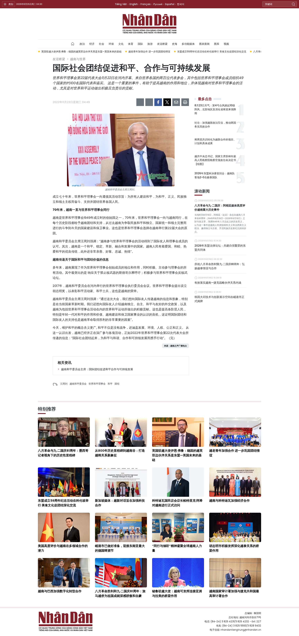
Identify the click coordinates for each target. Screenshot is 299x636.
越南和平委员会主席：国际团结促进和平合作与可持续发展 (97, 369)
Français (146, 4)
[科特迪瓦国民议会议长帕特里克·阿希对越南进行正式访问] (178, 482)
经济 (91, 44)
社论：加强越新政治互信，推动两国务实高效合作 (215, 124)
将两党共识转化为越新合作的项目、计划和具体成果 (215, 141)
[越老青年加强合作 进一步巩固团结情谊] (235, 432)
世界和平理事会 (97, 383)
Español (169, 4)
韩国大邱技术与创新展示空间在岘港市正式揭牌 (219, 299)
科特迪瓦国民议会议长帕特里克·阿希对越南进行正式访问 (177, 502)
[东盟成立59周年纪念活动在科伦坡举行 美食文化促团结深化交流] (64, 482)
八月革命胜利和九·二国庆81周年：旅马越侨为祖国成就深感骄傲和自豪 (120, 593)
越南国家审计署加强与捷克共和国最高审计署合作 (234, 593)
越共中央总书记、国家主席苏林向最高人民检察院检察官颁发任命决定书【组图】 (215, 160)
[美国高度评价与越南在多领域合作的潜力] (64, 527)
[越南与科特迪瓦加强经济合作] (235, 482)
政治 (82, 44)
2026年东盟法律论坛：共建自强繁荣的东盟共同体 (220, 248)
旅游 (150, 44)
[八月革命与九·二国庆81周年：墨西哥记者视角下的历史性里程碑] (64, 432)
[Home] (72, 44)
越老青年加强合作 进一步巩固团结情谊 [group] (149, 51)
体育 (130, 44)
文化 (121, 44)
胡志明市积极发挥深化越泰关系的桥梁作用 (234, 548)
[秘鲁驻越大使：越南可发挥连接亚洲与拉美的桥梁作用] (178, 572)
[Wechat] (149, 102)
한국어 (180, 4)
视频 (226, 44)
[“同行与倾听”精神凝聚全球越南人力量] (178, 527)
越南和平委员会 (78, 383)
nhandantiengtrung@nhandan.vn (241, 630)
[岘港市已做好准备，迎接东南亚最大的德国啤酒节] (121, 527)
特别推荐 (47, 409)
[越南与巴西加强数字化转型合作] (64, 572)
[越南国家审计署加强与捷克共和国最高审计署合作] (235, 572)
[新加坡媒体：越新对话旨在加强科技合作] (121, 482)
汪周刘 (63, 383)
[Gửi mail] (176, 102)
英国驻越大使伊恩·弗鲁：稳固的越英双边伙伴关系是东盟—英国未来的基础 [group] (81, 51)
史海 (174, 44)
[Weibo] (140, 102)
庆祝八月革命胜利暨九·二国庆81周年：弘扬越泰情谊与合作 (219, 266)
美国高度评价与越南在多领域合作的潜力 (63, 548)
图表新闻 (204, 44)
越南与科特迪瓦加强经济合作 (229, 500)
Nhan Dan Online (149, 23)
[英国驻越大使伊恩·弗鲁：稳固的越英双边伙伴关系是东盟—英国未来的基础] (178, 432)
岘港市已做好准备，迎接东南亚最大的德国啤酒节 (120, 548)
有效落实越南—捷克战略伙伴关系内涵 (217, 283)
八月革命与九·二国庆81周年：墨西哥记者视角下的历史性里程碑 (63, 452)
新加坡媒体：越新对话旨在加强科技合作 (120, 502)
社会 (101, 44)
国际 (140, 44)
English (134, 4)
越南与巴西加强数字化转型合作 (59, 591)
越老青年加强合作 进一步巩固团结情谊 (234, 452)
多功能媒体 (188, 44)
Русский (157, 4)
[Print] (185, 102)
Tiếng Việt (121, 4)
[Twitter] (167, 102)
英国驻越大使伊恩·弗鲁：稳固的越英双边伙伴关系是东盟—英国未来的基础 (177, 455)
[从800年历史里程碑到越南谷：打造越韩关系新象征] (121, 432)
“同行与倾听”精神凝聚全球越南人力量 (177, 548)
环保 (111, 44)
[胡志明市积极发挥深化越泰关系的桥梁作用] (235, 527)
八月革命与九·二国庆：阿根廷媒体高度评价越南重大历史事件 (219, 208)
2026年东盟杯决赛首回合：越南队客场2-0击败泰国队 (214, 175)
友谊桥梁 (162, 44)
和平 (110, 383)
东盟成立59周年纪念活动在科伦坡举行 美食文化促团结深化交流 (63, 502)
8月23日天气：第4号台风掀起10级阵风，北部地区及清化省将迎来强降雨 (215, 109)
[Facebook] (158, 102)
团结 (117, 383)
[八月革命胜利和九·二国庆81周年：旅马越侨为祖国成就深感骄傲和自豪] (121, 572)
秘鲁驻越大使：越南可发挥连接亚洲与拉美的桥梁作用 (177, 593)
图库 (216, 44)
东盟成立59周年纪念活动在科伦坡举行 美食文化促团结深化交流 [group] (211, 51)
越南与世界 (78, 59)
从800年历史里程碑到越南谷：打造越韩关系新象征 (120, 452)
